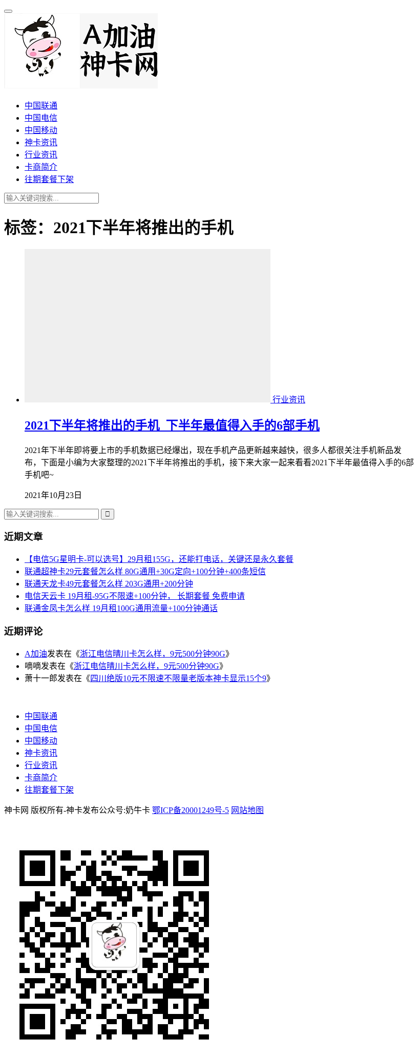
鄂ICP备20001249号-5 (190, 810)
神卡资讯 (41, 142)
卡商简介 (41, 167)
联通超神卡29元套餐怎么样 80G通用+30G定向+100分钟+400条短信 (145, 571)
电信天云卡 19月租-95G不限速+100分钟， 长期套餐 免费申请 (135, 596)
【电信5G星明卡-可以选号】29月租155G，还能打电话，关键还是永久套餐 (159, 559)
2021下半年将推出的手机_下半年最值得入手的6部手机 (172, 425)
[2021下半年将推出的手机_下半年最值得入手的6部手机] (148, 399)
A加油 (36, 653)
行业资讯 (41, 154)
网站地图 (247, 810)
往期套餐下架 (49, 179)
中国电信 (41, 118)
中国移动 (41, 130)
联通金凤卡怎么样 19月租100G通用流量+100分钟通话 (121, 608)
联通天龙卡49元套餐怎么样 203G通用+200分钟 (109, 583)
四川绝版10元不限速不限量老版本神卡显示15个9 (178, 678)
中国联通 (41, 105)
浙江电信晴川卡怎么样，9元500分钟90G (152, 653)
